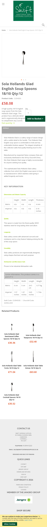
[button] (21, 80)
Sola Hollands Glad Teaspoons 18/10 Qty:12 (33, 336)
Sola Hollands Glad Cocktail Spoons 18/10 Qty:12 (11, 397)
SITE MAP (23, 467)
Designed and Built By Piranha (23, 454)
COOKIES (23, 489)
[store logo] (23, 10)
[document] (23, 521)
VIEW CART (23, 477)
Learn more (28, 520)
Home (4, 30)
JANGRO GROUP (23, 469)
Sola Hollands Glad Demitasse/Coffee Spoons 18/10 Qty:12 (12, 336)
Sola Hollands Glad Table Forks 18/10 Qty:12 (11, 367)
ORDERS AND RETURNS (23, 472)
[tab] (23, 130)
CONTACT (23, 464)
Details (6, 128)
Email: (23, 449)
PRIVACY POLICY (23, 487)
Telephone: (23, 446)
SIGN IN (23, 474)
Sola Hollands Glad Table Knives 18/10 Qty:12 (33, 367)
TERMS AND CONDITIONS (23, 485)
